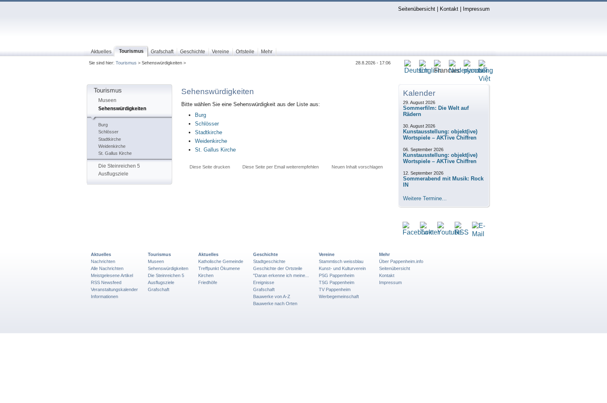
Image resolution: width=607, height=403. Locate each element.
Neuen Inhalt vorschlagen (357, 166)
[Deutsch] (416, 71)
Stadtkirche (109, 139)
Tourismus (126, 62)
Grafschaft (158, 289)
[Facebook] (417, 233)
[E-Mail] (478, 234)
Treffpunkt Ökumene (219, 268)
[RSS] (462, 233)
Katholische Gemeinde (220, 261)
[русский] (476, 71)
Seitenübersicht (416, 9)
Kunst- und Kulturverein (342, 268)
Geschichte (265, 254)
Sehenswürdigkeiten (122, 108)
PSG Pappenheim (336, 275)
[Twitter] (429, 233)
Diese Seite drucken (210, 166)
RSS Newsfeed (106, 282)
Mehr (384, 254)
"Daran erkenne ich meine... (281, 275)
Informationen (104, 296)
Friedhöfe (207, 282)
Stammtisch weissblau (341, 261)
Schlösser (108, 131)
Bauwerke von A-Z (271, 296)
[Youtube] (449, 233)
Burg (103, 124)
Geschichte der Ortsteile (277, 268)
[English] (430, 71)
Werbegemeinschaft (339, 296)
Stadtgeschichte (269, 261)
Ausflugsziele (113, 174)
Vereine (326, 254)
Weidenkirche (112, 146)
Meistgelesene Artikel (112, 275)
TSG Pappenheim (336, 282)
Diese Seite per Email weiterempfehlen (280, 166)
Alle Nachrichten (107, 268)
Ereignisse (263, 282)
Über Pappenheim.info (401, 261)
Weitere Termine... (425, 198)
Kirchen (205, 275)
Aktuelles (101, 254)
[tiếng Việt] (486, 79)
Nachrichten (103, 261)
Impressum (476, 9)
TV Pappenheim (335, 289)
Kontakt (449, 9)
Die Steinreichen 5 (119, 166)
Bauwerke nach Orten (275, 303)
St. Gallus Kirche (115, 153)
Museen (107, 100)
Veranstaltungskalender (114, 289)
